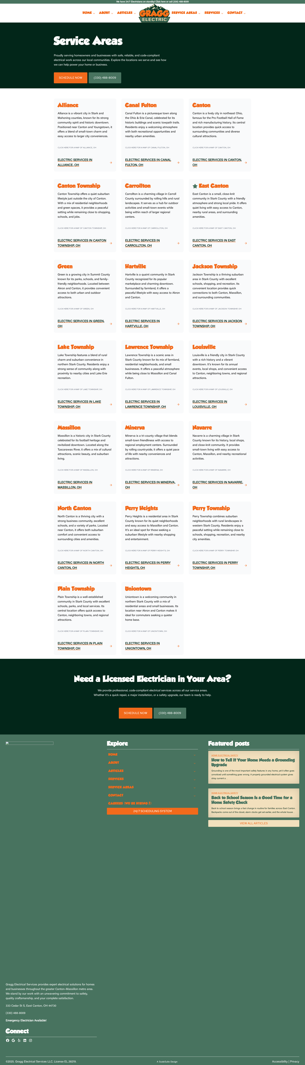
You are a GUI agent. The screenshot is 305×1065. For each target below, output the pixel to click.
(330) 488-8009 (15, 1013)
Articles (124, 13)
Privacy (294, 1061)
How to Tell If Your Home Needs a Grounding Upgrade (253, 762)
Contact (234, 13)
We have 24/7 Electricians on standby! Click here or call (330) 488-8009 (152, 2)
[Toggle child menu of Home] (194, 755)
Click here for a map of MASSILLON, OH (78, 470)
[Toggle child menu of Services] (194, 779)
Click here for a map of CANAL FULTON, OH (147, 147)
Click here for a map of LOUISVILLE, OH (213, 389)
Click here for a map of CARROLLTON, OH (146, 228)
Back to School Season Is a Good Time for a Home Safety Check (251, 800)
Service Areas (184, 13)
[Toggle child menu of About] (194, 763)
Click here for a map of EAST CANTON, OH (214, 228)
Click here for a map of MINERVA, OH (144, 470)
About (104, 13)
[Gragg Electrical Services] (154, 13)
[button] (70, 77)
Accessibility (280, 1061)
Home (87, 13)
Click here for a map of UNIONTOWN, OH (146, 631)
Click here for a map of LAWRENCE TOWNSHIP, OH (150, 389)
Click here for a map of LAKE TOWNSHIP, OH (80, 389)
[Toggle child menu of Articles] (194, 771)
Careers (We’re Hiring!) (130, 803)
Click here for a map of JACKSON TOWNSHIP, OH (217, 309)
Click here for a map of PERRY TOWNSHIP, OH (216, 550)
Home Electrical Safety (224, 755)
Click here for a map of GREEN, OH (76, 309)
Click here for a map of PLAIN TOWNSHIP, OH (80, 631)
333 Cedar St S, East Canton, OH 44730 (31, 1006)
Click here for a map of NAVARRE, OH (211, 470)
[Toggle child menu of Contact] (194, 796)
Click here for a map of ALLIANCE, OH (77, 147)
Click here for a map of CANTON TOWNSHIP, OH (82, 228)
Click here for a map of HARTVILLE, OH (145, 309)
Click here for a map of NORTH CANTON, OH (80, 550)
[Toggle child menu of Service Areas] (194, 787)
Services (212, 13)
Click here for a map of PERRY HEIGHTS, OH (147, 550)
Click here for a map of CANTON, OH (211, 147)
